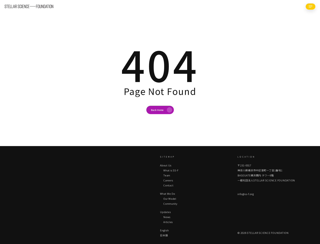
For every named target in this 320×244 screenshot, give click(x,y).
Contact (168, 185)
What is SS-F (170, 170)
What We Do (167, 193)
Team (166, 175)
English (164, 230)
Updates (165, 212)
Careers (168, 180)
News (166, 217)
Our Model (169, 198)
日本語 (164, 235)
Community (170, 203)
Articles (168, 222)
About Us (166, 165)
